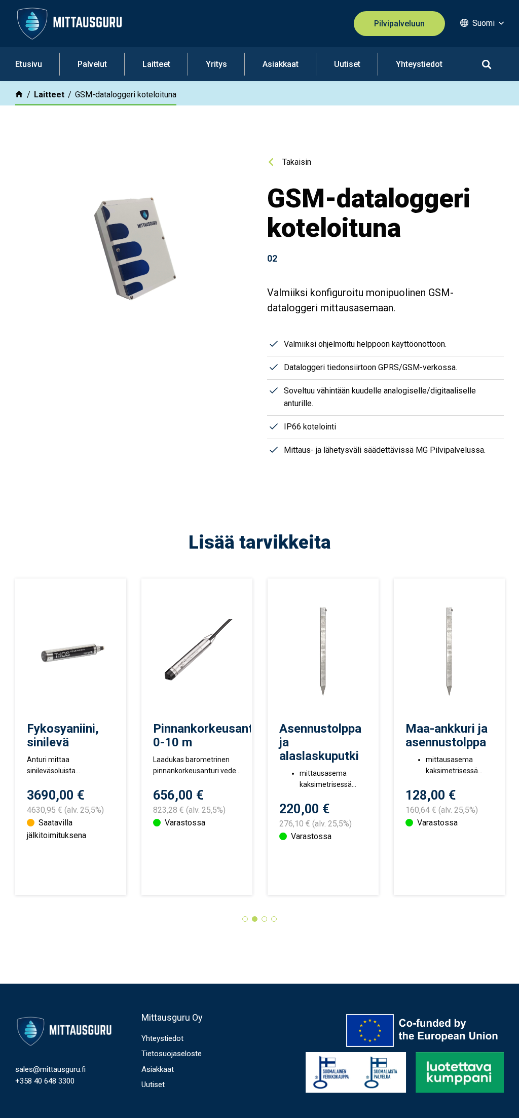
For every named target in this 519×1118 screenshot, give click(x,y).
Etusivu (28, 64)
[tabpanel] (71, 737)
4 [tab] (274, 919)
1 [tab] (245, 919)
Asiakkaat (281, 64)
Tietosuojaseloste (171, 1053)
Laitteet (156, 64)
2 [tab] (254, 919)
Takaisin (296, 162)
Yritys (216, 64)
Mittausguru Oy (172, 1017)
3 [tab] (264, 919)
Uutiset (347, 64)
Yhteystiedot (419, 64)
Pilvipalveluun (399, 23)
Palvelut (92, 64)
